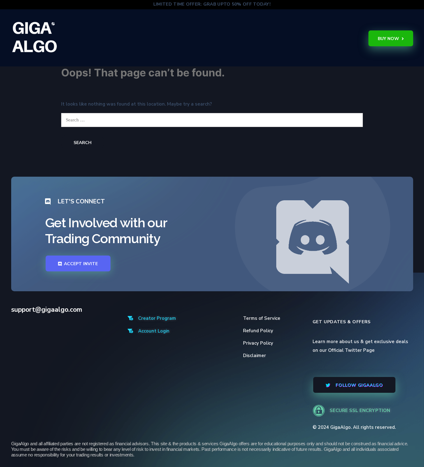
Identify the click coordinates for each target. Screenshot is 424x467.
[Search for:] (212, 120)
